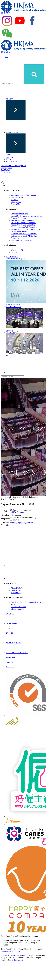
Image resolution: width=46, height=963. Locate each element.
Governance (15, 590)
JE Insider (10, 159)
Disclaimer (5, 955)
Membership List (17, 250)
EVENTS (10, 614)
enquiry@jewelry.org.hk (10, 951)
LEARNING (11, 623)
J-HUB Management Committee (23, 223)
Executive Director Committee (22, 220)
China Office (16, 202)
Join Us (14, 252)
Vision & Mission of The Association (25, 195)
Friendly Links (6, 168)
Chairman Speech (18, 197)
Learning (9, 157)
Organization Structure (19, 214)
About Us (9, 99)
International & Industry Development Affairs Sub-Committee (25, 230)
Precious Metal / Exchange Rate (13, 166)
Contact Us (15, 204)
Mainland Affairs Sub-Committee (24, 234)
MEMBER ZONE (13, 643)
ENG (8, 13)
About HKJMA (17, 588)
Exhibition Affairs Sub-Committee (24, 227)
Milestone (14, 200)
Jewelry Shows (12, 132)
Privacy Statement (18, 955)
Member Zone (11, 161)
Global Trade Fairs (18, 609)
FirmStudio (18, 960)
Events (8, 155)
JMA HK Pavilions (18, 607)
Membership (15, 593)
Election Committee (18, 218)
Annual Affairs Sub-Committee (23, 225)
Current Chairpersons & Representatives (26, 216)
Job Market (5, 170)
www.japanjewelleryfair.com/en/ (22, 522)
